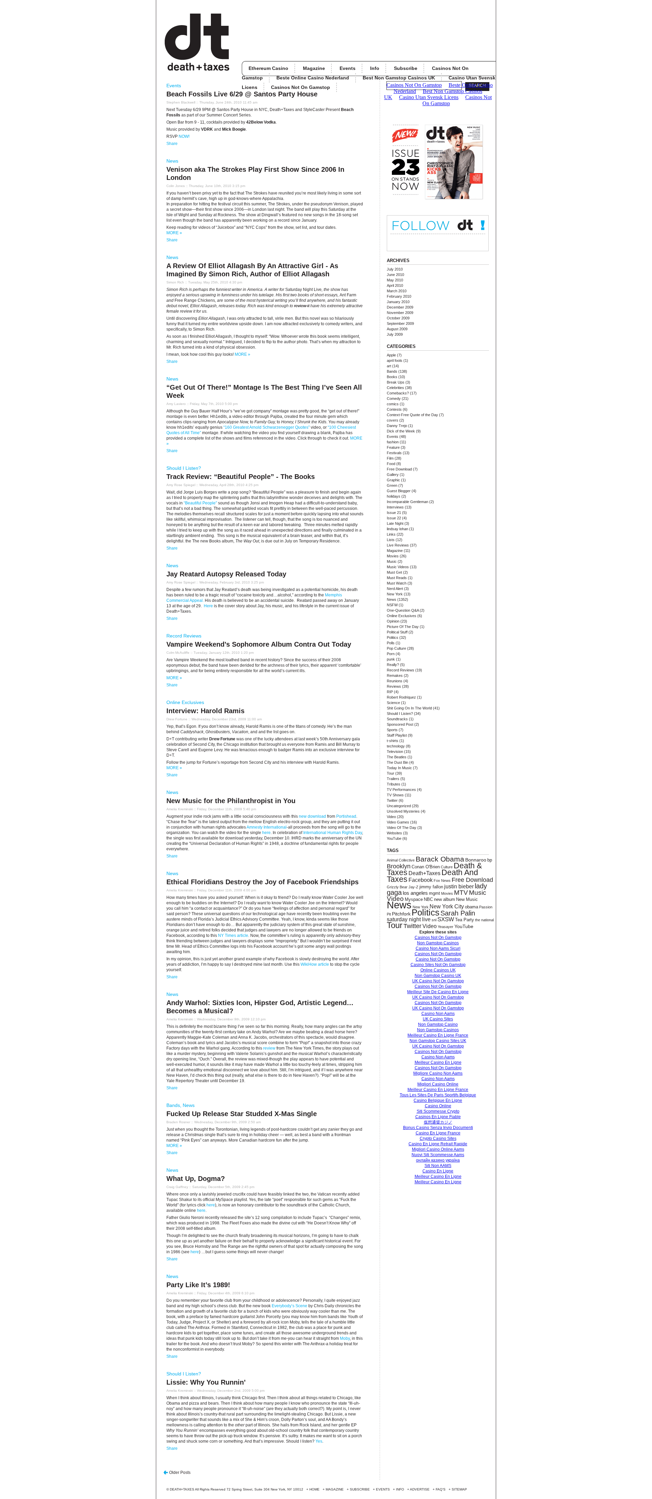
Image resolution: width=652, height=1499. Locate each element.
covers (392, 420)
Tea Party (464, 919)
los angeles (415, 893)
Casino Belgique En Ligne (438, 1100)
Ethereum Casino (268, 68)
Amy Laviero (176, 404)
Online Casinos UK (438, 970)
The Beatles (396, 757)
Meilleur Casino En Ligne (438, 1062)
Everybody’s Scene (289, 1305)
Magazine (314, 68)
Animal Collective (401, 860)
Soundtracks (397, 719)
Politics (392, 637)
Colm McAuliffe (177, 652)
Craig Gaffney (177, 1187)
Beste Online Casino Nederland (312, 77)
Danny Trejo (397, 426)
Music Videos (398, 567)
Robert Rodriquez (401, 697)
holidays (393, 496)
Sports (392, 730)
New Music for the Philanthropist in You (230, 800)
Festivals (394, 453)
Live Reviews (398, 545)
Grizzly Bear (397, 887)
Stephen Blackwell (180, 102)
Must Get (394, 572)
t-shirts (392, 741)
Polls (391, 643)
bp (489, 860)
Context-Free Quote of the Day (412, 415)
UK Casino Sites (438, 1019)
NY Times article (233, 935)
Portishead (346, 816)
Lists (391, 540)
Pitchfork (401, 914)
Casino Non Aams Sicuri (438, 948)
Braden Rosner (178, 1122)
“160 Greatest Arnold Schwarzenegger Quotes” (266, 427)
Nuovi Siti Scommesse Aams (438, 1154)
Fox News (442, 880)
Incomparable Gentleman (407, 502)
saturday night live (409, 919)
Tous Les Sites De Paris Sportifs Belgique (438, 1095)
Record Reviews (183, 636)
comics (393, 404)
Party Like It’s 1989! (198, 1285)
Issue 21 (394, 513)
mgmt (434, 893)
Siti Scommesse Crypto (438, 1111)
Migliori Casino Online (437, 1084)
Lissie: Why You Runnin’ (206, 1382)
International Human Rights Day (332, 832)
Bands (173, 1105)
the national (484, 920)
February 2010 (399, 296)
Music (392, 561)
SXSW (445, 919)
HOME (314, 1489)
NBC (428, 899)
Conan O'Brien (426, 866)
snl (434, 920)
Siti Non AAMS (437, 1165)
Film (390, 458)
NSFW (392, 605)
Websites (394, 833)
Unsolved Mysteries (403, 811)
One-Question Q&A (403, 610)
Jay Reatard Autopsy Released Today (226, 574)
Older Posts (180, 1472)
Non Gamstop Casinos (438, 943)
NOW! (184, 136)
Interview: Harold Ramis (205, 711)
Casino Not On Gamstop (438, 959)
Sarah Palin (457, 913)
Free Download (399, 469)
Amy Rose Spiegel (180, 485)
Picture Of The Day (403, 627)
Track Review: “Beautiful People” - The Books (240, 476)
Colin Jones (175, 186)
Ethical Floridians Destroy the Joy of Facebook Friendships (262, 882)
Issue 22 (394, 518)
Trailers (393, 779)
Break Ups (395, 382)
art (389, 366)
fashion (393, 442)
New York (395, 594)
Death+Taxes (424, 873)
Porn (391, 654)
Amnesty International (267, 827)
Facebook (421, 880)
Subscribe (405, 68)
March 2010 (396, 291)
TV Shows (395, 795)
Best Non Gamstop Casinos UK (399, 77)
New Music (467, 899)
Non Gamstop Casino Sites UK (438, 1040)
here (266, 832)
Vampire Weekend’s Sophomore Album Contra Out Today (258, 644)
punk (391, 659)
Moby (345, 1338)
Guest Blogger (399, 491)
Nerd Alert (395, 589)
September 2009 (400, 323)
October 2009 (398, 318)
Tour (390, 773)
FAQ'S (441, 1489)
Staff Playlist (397, 735)
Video (391, 817)
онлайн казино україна (438, 1160)
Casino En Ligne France (438, 1133)
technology (396, 746)
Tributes (393, 784)
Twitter (392, 800)
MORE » (174, 232)
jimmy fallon (431, 887)
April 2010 (395, 285)
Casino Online (438, 1106)
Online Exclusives (185, 702)
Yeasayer (445, 927)
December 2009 (400, 307)
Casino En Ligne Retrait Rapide (438, 1144)
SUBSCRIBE (360, 1489)
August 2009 (397, 329)
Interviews (395, 507)
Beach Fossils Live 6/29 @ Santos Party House (242, 94)
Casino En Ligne (437, 1171)
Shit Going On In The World (409, 708)
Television (395, 752)
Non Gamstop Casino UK (438, 975)
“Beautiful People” (200, 503)
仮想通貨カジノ (438, 1122)
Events (348, 68)
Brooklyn (399, 866)
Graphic (393, 480)
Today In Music (399, 768)
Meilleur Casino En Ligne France (438, 1035)
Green (392, 485)
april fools (394, 360)
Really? (393, 665)
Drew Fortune (176, 719)
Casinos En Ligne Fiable (438, 1116)
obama (471, 906)
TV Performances (401, 790)
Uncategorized (399, 806)
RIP (390, 692)
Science (393, 703)
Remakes (395, 675)
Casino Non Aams (438, 1013)
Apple (391, 355)
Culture (447, 867)
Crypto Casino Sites (438, 1138)
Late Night (395, 523)
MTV (461, 892)
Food (391, 464)
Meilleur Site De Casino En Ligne (438, 991)
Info (374, 68)
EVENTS (383, 1489)
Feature (393, 447)
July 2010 (395, 269)
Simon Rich (175, 282)
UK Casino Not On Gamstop (438, 981)
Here (208, 606)
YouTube (394, 838)
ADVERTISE (420, 1489)
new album (444, 899)
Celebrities (395, 388)
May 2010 (395, 280)
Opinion (393, 621)
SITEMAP (459, 1489)
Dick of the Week (401, 431)
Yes (318, 1441)
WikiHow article (315, 964)
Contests (394, 409)
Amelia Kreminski (179, 809)
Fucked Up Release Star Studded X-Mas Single (241, 1113)
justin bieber (459, 886)
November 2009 (400, 313)
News (172, 161)
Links (391, 534)
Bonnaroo (475, 860)
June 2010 (395, 275)
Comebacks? (398, 393)
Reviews (394, 686)
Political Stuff (397, 632)
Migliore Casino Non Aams (438, 1073)
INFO (400, 1489)
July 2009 (395, 334)
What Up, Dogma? (195, 1178)
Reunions (394, 681)
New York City (447, 906)
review (269, 1048)
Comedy (394, 398)
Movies (393, 556)
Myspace (414, 899)
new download (312, 816)
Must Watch (396, 583)
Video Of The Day (401, 828)
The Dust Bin (397, 762)
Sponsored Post (400, 724)
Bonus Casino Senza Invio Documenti (438, 1127)
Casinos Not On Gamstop (438, 937)
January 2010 (398, 302)
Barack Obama (440, 859)
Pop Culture (396, 648)
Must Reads (397, 578)
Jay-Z (413, 887)
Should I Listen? (183, 468)
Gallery (393, 475)
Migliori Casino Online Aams (438, 1149)
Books (392, 377)
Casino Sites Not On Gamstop (438, 964)
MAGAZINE (335, 1489)
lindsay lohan (397, 529)
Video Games (398, 822)
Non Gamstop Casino (438, 1024)
